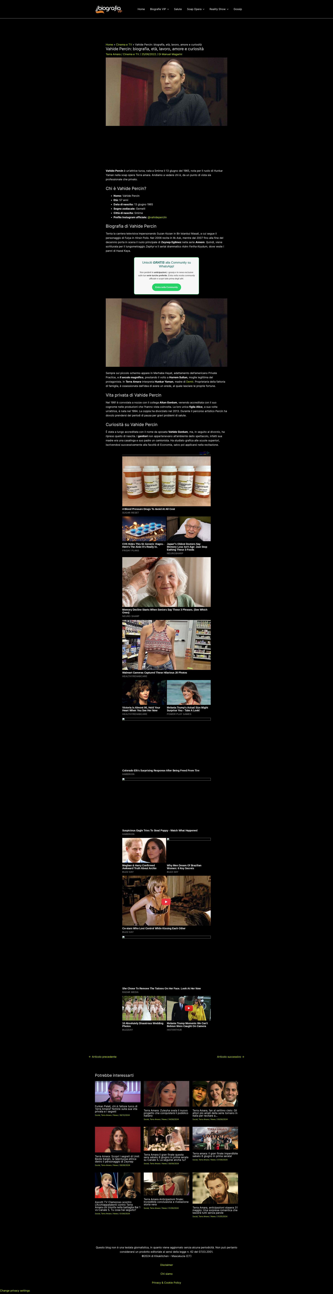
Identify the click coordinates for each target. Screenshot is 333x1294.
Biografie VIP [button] (158, 9)
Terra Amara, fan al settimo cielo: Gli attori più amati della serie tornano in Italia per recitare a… (215, 1113)
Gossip (238, 9)
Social (97, 1115)
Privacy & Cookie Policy (166, 1282)
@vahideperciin (157, 217)
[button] (167, 9)
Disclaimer (166, 1264)
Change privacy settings (15, 1290)
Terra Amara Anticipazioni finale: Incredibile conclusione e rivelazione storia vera (166, 1202)
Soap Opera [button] (194, 9)
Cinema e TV (131, 54)
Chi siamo (167, 1273)
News (115, 1115)
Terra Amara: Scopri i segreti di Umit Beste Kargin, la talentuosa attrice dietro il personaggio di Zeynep (117, 1159)
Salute (178, 9)
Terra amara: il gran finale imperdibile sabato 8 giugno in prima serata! (215, 1155)
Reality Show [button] (218, 9)
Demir (189, 381)
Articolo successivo (230, 1056)
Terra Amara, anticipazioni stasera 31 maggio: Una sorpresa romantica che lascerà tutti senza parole (215, 1210)
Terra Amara (113, 54)
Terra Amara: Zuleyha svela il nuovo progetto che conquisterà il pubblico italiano (166, 1113)
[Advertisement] (166, 149)
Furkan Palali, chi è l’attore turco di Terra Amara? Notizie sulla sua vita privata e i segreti (116, 1109)
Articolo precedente (103, 1056)
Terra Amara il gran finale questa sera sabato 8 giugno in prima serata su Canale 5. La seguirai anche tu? (166, 1157)
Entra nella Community (166, 287)
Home (141, 9)
